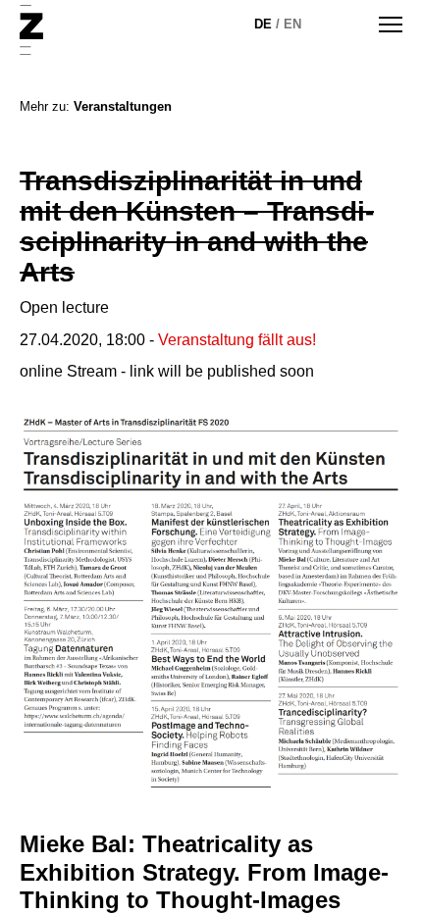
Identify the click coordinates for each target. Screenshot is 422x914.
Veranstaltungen (123, 106)
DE (263, 24)
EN (292, 24)
